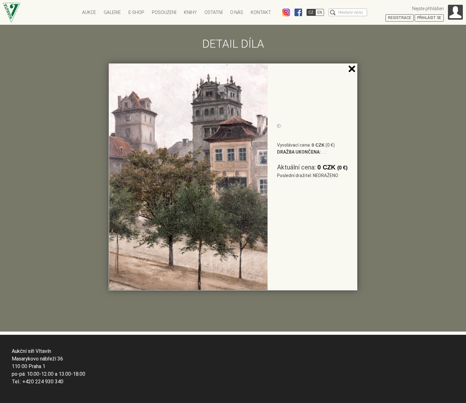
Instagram (286, 12)
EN (319, 12)
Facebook (298, 12)
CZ (311, 12)
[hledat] (332, 12)
